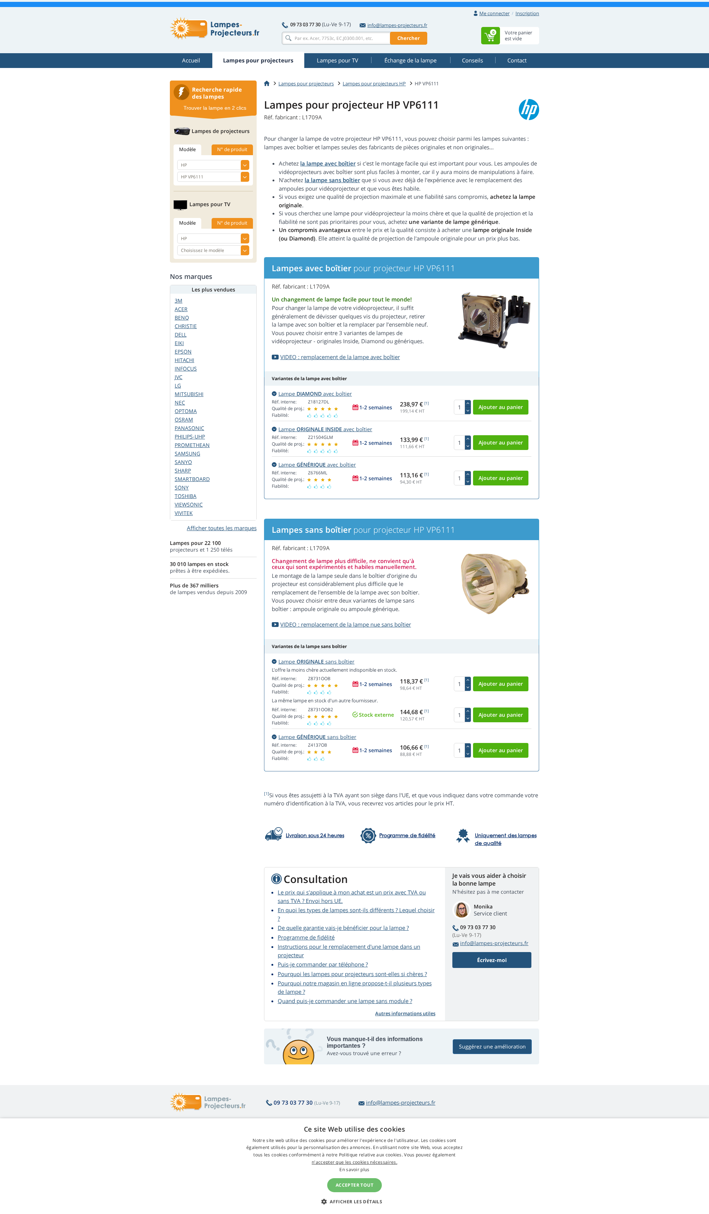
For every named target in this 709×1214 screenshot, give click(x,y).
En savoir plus (354, 1169)
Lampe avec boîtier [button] (315, 393)
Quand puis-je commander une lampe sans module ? (345, 1001)
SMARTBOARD (192, 478)
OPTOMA (186, 411)
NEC (180, 402)
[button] (354, 1201)
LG (178, 385)
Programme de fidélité (306, 937)
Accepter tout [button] (354, 1185)
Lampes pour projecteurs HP (374, 83)
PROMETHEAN (192, 445)
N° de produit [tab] (232, 149)
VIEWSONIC (189, 504)
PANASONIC (189, 428)
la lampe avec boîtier (328, 163)
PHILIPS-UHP (190, 436)
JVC (178, 377)
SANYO (183, 462)
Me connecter (494, 13)
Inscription (527, 13)
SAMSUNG (187, 453)
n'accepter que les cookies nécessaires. (354, 1162)
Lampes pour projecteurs (306, 83)
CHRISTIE (186, 326)
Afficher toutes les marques (222, 528)
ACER (181, 309)
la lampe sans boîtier (332, 180)
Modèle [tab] (187, 149)
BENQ (182, 317)
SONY (182, 487)
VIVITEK (184, 512)
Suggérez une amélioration (492, 1046)
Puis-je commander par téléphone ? (323, 964)
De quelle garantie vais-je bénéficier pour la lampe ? (343, 927)
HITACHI (184, 360)
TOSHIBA (185, 495)
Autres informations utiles (405, 1013)
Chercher (408, 38)
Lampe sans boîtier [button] (316, 661)
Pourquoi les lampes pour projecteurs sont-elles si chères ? (352, 974)
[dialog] (354, 1166)
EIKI (179, 343)
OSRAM (184, 419)
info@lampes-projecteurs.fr (397, 25)
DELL (180, 334)
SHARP (183, 470)
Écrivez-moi (492, 960)
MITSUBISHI (189, 394)
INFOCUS (186, 368)
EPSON (183, 351)
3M (178, 300)
